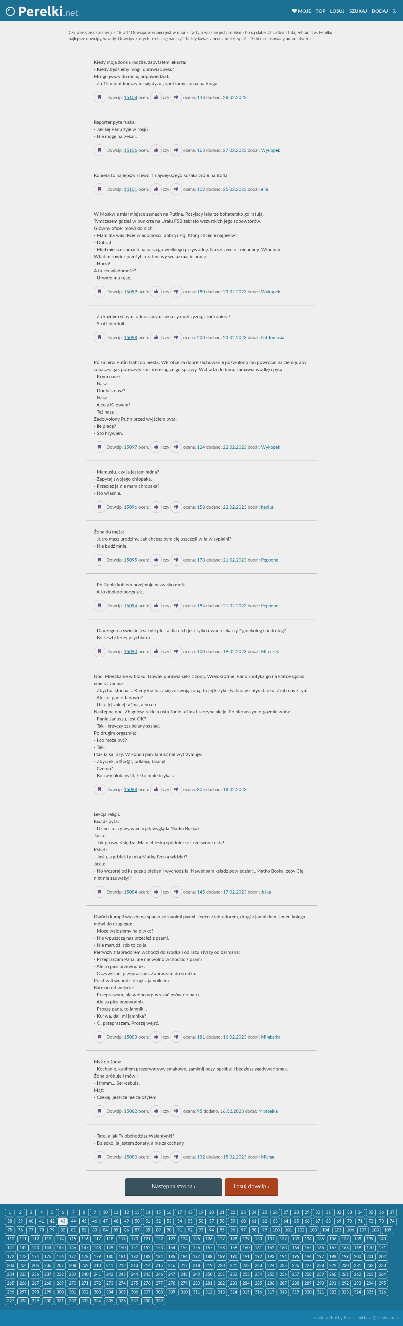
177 (72, 1257)
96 (232, 1230)
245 (146, 1275)
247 (171, 1275)
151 (134, 1248)
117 (97, 1239)
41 (41, 1221)
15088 (130, 790)
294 (369, 1283)
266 (23, 1283)
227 (308, 1266)
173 (23, 1257)
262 (357, 1275)
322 (332, 1292)
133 (295, 1239)
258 (308, 1275)
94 (211, 1230)
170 (369, 1248)
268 (47, 1283)
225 (283, 1266)
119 (122, 1239)
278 (171, 1283)
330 (47, 1301)
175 (47, 1257)
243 (122, 1275)
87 (137, 1230)
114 (60, 1239)
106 (350, 1230)
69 (339, 1221)
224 (270, 1266)
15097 (130, 447)
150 (122, 1248)
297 (23, 1292)
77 (31, 1230)
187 (196, 1257)
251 (221, 1275)
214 (146, 1266)
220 (221, 1266)
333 (85, 1301)
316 (258, 1292)
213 (134, 1266)
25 (264, 1213)
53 (169, 1221)
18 (190, 1213)
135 (320, 1239)
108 (375, 1230)
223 (258, 1266)
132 (283, 1239)
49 (126, 1221)
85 (116, 1230)
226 (295, 1266)
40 (31, 1221)
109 (387, 1230)
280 (196, 1283)
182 (134, 1257)
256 (283, 1275)
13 (137, 1213)
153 (159, 1248)
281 (208, 1283)
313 (221, 1292)
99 (264, 1230)
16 (169, 1213)
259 (320, 1275)
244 (134, 1275)
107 (362, 1230)
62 (264, 1221)
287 (283, 1283)
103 (313, 1230)
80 (62, 1230)
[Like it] (156, 97)
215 (159, 1266)
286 (270, 1283)
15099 (130, 292)
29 (307, 1213)
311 (196, 1292)
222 (246, 1266)
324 (357, 1292)
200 (357, 1257)
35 (370, 1213)
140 (382, 1239)
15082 (130, 1111)
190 (233, 1257)
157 (208, 1248)
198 (332, 1257)
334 (97, 1301)
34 (360, 1213)
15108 (130, 97)
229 (332, 1266)
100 (276, 1230)
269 (60, 1283)
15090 (130, 652)
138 (357, 1239)
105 (338, 1230)
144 (47, 1248)
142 (23, 1248)
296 (10, 1292)
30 (317, 1213)
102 (300, 1230)
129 (246, 1239)
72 (370, 1221)
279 (184, 1283)
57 (211, 1221)
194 (283, 1257)
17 (179, 1213)
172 (10, 1257)
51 (147, 1221)
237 (47, 1275)
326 (382, 1292)
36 (381, 1213)
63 (275, 1221)
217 (184, 1266)
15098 (130, 338)
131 (270, 1239)
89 (158, 1230)
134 (308, 1239)
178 (85, 1257)
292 (345, 1283)
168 (345, 1248)
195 (295, 1257)
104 (325, 1230)
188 (208, 1257)
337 (134, 1301)
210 (97, 1266)
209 (85, 1266)
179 (97, 1257)
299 (47, 1292)
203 (10, 1266)
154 (171, 1248)
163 (283, 1248)
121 (146, 1239)
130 (258, 1239)
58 (222, 1221)
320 (308, 1292)
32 (339, 1213)
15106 (130, 150)
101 (288, 1230)
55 (190, 1221)
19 (201, 1213)
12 (126, 1213)
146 (72, 1248)
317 (270, 1292)
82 (84, 1230)
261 (345, 1275)
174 (35, 1257)
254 (258, 1275)
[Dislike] (176, 97)
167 (332, 1248)
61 (254, 1221)
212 (122, 1266)
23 (243, 1213)
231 (357, 1266)
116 (85, 1239)
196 (308, 1257)
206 (47, 1266)
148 (97, 1248)
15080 (130, 1157)
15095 (130, 560)
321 (320, 1292)
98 (254, 1230)
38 (9, 1221)
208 (72, 1266)
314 (233, 1292)
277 (159, 1283)
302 (85, 1292)
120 (134, 1239)
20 (211, 1213)
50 (137, 1221)
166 (320, 1248)
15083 (130, 1037)
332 (72, 1301)
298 (35, 1292)
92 (190, 1230)
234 (10, 1275)
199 (345, 1257)
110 (10, 1239)
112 (35, 1239)
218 (196, 1266)
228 (320, 1266)
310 (184, 1292)
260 (332, 1275)
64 (286, 1221)
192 (258, 1257)
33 (349, 1213)
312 (208, 1292)
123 (171, 1239)
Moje (304, 11)
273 (109, 1283)
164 (295, 1248)
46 (94, 1221)
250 (208, 1275)
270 (72, 1283)
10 (105, 1213)
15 (158, 1213)
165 (308, 1248)
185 (171, 1257)
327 (10, 1301)
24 (254, 1213)
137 (345, 1239)
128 (233, 1239)
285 (258, 1283)
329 (35, 1301)
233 (382, 1266)
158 (221, 1248)
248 (184, 1275)
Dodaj (380, 11)
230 (345, 1266)
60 (243, 1221)
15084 (130, 892)
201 (369, 1257)
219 (208, 1266)
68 (328, 1221)
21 (222, 1213)
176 (60, 1257)
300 (60, 1292)
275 (134, 1283)
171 (382, 1248)
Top (320, 11)
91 (179, 1230)
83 (94, 1230)
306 (134, 1292)
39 (20, 1221)
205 (35, 1266)
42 (52, 1221)
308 (159, 1292)
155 (184, 1248)
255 (270, 1275)
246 (159, 1275)
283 (233, 1283)
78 (41, 1230)
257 (295, 1275)
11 (116, 1213)
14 (147, 1213)
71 (360, 1221)
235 (23, 1275)
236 (35, 1275)
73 (381, 1221)
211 (109, 1266)
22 (232, 1213)
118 (109, 1239)
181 (122, 1257)
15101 (130, 189)
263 (369, 1275)
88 (147, 1230)
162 (270, 1248)
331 (60, 1301)
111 (23, 1239)
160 (246, 1248)
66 (307, 1221)
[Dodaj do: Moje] (99, 97)
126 (208, 1239)
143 (35, 1248)
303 (97, 1292)
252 (233, 1275)
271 (85, 1283)
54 (179, 1221)
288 (295, 1283)
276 (146, 1283)
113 (47, 1239)
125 (196, 1239)
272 (97, 1283)
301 (72, 1292)
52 (158, 1221)
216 (171, 1266)
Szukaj (358, 11)
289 (308, 1283)
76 (20, 1230)
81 (73, 1230)
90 (169, 1230)
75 (9, 1230)
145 (60, 1248)
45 (84, 1221)
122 (159, 1239)
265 (10, 1283)
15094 (130, 606)
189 (221, 1257)
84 (105, 1230)
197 (320, 1257)
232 (369, 1266)
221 (233, 1266)
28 (296, 1213)
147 (85, 1248)
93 (201, 1230)
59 (232, 1221)
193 (270, 1257)
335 (109, 1301)
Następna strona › (173, 1187)
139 (369, 1239)
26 (275, 1213)
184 (159, 1257)
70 (349, 1221)
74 (392, 1221)
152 (146, 1248)
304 (109, 1292)
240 (85, 1275)
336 (122, 1301)
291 (332, 1283)
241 (97, 1275)
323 (345, 1292)
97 (243, 1230)
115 (72, 1239)
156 (196, 1248)
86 (126, 1230)
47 (105, 1221)
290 (320, 1283)
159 (233, 1248)
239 (72, 1275)
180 (109, 1257)
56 (201, 1221)
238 (60, 1275)
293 (357, 1283)
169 (357, 1248)
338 (146, 1301)
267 (35, 1283)
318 (283, 1292)
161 (258, 1248)
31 (328, 1213)
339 (159, 1301)
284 (246, 1283)
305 (122, 1292)
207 (60, 1266)
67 (317, 1221)
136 (332, 1239)
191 (246, 1257)
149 (109, 1248)
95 (222, 1230)
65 (296, 1221)
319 (295, 1292)
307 (146, 1292)
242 (109, 1275)
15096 (130, 507)
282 (221, 1283)
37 (392, 1213)
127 (221, 1239)
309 (171, 1292)
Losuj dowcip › (251, 1187)
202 (382, 1257)
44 (73, 1221)
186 (184, 1257)
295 (382, 1283)
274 (122, 1283)
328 (23, 1301)
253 (246, 1275)
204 (23, 1266)
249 (196, 1275)
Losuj (337, 11)
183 (146, 1257)
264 (382, 1275)
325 (369, 1292)
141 (10, 1248)
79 (52, 1230)
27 (286, 1213)
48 (116, 1221)
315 (246, 1292)
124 (184, 1239)
